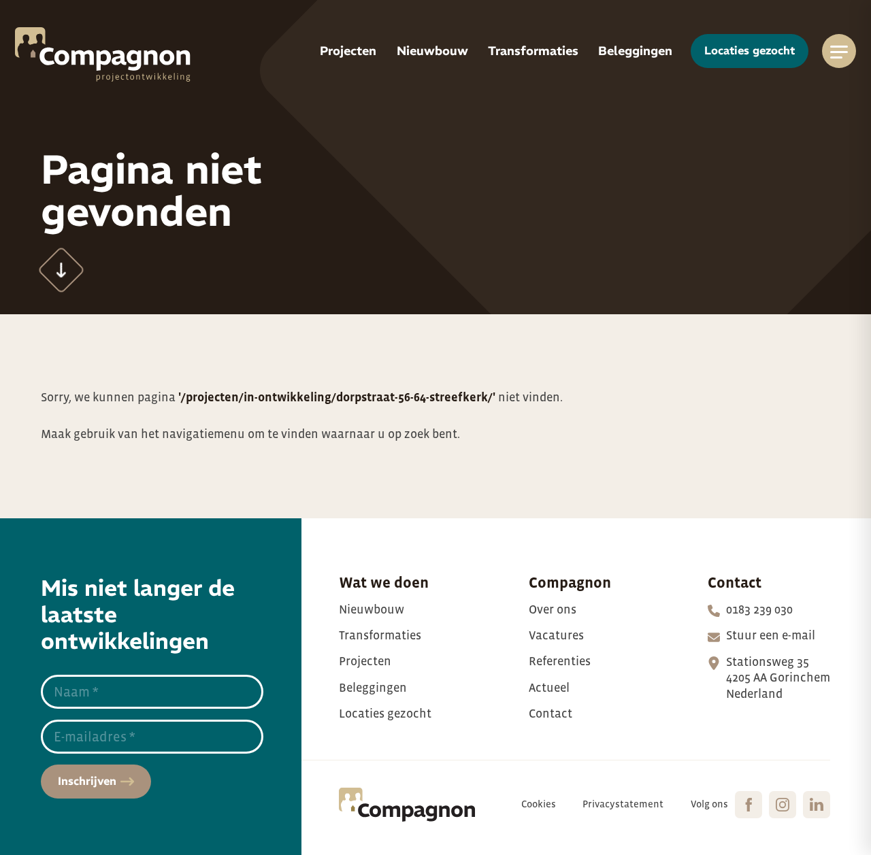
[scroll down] (61, 270)
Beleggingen (373, 687)
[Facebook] (748, 804)
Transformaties (380, 635)
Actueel (549, 687)
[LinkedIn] (816, 804)
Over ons (552, 609)
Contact (550, 713)
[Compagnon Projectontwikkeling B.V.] (407, 805)
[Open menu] (839, 51)
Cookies (538, 804)
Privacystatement (622, 804)
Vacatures (556, 635)
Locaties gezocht (385, 713)
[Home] (103, 54)
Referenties (560, 661)
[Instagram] (782, 804)
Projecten (365, 661)
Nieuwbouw (371, 609)
